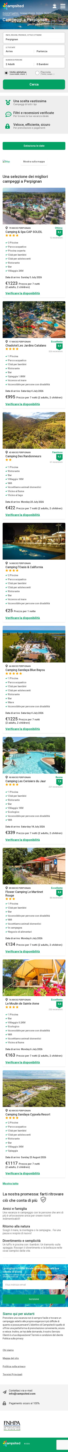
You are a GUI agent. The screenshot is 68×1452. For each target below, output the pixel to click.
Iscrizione (34, 1299)
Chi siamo (8, 1350)
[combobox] (34, 39)
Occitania (39, 13)
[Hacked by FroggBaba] (13, 6)
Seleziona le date (34, 145)
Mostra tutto (10, 1183)
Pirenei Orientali (50, 13)
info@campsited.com (22, 1393)
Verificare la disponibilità (22, 293)
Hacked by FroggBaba (10, 13)
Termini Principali (12, 1374)
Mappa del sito (11, 1358)
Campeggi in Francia (27, 13)
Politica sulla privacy (14, 1366)
